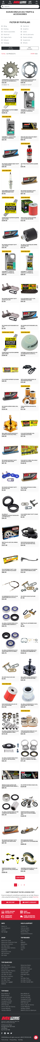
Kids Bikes (4, 950)
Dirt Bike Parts (5, 946)
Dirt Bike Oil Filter (26, 980)
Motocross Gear (6, 940)
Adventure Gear (25, 967)
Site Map (20, 1040)
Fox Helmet (4, 969)
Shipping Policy (25, 930)
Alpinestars (24, 944)
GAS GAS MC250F (6, 997)
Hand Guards (24, 972)
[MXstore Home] (10, 1019)
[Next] (24, 884)
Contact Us (24, 926)
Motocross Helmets (7, 944)
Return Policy (24, 932)
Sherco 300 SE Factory (27, 1005)
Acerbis (23, 948)
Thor (22, 950)
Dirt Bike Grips (5, 965)
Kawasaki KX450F (6, 1003)
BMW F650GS (5, 995)
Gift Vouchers (5, 953)
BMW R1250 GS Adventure (28, 1010)
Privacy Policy (13, 1040)
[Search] (2, 6)
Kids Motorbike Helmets (8, 948)
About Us (4, 926)
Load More (20, 877)
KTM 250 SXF (24, 1003)
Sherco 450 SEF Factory (8, 1006)
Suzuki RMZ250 (25, 1006)
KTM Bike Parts (25, 974)
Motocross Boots (26, 965)
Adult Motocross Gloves (8, 967)
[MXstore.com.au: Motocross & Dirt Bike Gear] (20, 2)
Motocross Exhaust (26, 969)
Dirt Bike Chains (6, 978)
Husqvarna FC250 (26, 999)
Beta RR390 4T (25, 993)
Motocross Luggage (7, 982)
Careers (3, 930)
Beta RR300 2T (5, 993)
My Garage (4, 932)
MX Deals (4, 955)
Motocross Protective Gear (9, 942)
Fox (22, 940)
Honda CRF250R (25, 997)
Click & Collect (25, 928)
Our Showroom (5, 928)
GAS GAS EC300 (25, 995)
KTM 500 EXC (5, 1005)
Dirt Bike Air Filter (6, 974)
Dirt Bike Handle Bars (27, 982)
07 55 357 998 (6, 1030)
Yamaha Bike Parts (6, 972)
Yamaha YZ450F (25, 1008)
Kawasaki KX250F (26, 1001)
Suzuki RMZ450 (5, 1008)
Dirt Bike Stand (25, 971)
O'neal (22, 946)
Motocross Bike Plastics (8, 971)
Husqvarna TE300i (6, 1001)
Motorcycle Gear (6, 951)
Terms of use (4, 1040)
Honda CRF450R (6, 999)
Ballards (23, 942)
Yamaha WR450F (6, 1010)
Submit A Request (30, 902)
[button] (36, 1037)
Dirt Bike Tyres (25, 978)
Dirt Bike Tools (5, 980)
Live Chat (11, 902)
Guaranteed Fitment (26, 934)
